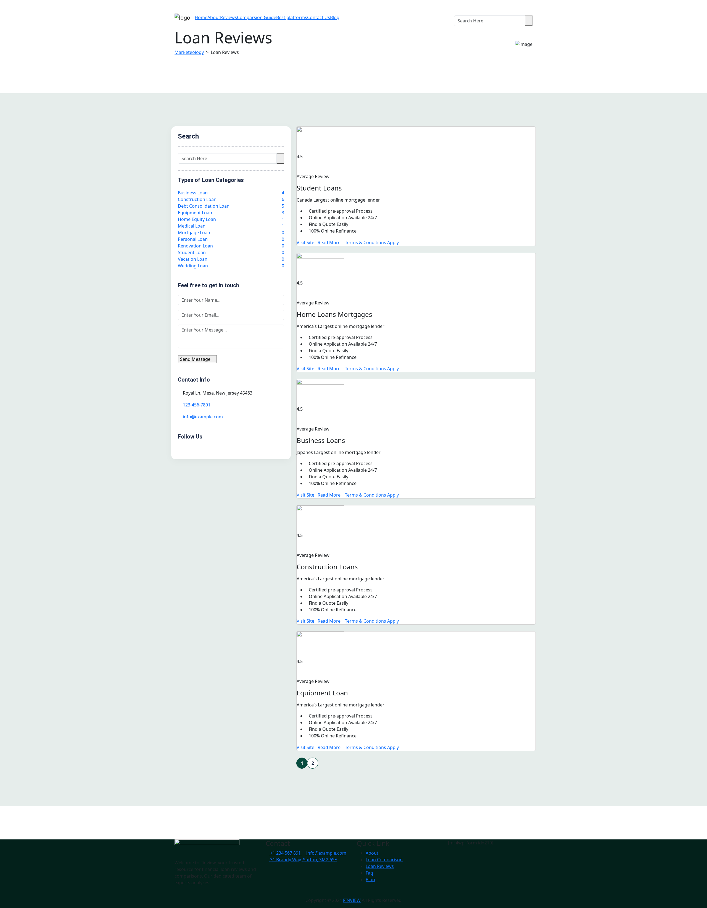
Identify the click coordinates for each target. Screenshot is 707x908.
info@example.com (203, 417)
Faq (369, 873)
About (213, 17)
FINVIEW (352, 900)
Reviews (228, 17)
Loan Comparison (384, 860)
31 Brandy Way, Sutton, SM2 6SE (303, 860)
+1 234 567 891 (286, 853)
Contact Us (318, 17)
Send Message (196, 359)
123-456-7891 (196, 405)
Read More (330, 242)
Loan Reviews (380, 866)
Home (201, 17)
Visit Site (305, 242)
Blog (334, 17)
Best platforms (291, 17)
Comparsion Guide (256, 17)
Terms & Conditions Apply (372, 242)
